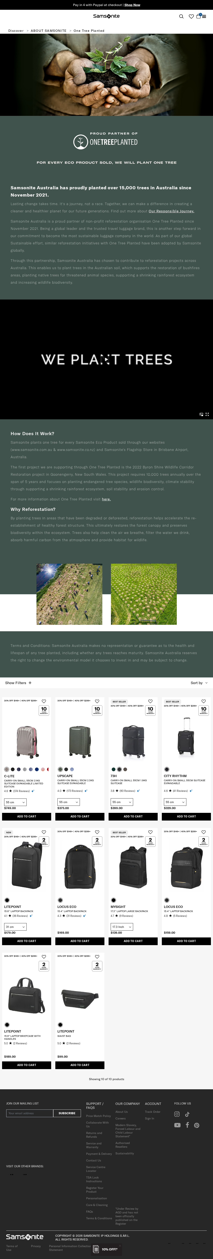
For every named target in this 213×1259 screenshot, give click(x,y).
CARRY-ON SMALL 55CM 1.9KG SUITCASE (129, 782)
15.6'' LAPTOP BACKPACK (18, 911)
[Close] (120, 1245)
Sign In (149, 1118)
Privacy (36, 1246)
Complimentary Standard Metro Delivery (106, 5)
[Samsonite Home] (106, 17)
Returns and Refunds (94, 1135)
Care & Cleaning (97, 1205)
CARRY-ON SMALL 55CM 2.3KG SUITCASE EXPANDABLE (75, 782)
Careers (120, 1118)
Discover (16, 30)
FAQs (89, 1211)
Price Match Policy (98, 1116)
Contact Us (93, 1160)
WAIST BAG (64, 1035)
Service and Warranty (94, 1145)
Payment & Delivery (99, 1154)
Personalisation (96, 1198)
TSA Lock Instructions (94, 1179)
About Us (121, 1112)
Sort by (197, 682)
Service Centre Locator (95, 1169)
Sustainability (124, 1153)
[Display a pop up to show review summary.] (33, 791)
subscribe (67, 1113)
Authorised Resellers (122, 1145)
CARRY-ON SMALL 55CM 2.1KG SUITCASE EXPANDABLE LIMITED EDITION (23, 783)
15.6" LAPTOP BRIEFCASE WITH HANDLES (22, 1037)
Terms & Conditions (99, 1218)
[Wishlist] (191, 16)
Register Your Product (94, 1189)
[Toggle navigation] (204, 16)
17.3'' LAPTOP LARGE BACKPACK (129, 911)
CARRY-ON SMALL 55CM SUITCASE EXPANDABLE (184, 782)
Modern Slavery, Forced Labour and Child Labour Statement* (127, 1130)
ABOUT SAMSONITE (49, 30)
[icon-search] (181, 16)
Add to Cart (26, 816)
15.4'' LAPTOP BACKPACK (72, 911)
